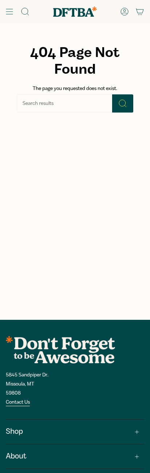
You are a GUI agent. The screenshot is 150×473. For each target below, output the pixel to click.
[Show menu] (9, 11)
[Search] (122, 103)
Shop (14, 432)
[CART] (139, 11)
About (16, 456)
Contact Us (18, 402)
